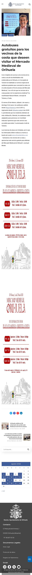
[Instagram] (4, 567)
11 (7, 477)
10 (3, 477)
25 (7, 483)
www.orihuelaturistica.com (20, 135)
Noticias (4, 35)
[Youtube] (18, 567)
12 (11, 477)
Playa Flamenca (11, 107)
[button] (29, 4)
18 (7, 480)
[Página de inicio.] (16, 4)
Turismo (11, 35)
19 (11, 480)
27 (16, 483)
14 (20, 477)
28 (20, 483)
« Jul (3, 491)
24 (3, 483)
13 (15, 477)
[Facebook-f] (9, 567)
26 (11, 483)
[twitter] (14, 567)
